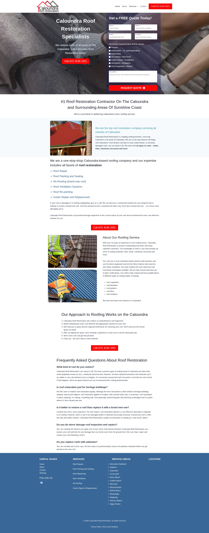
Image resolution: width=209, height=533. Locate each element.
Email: (112, 34)
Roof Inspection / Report (121, 66)
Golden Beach (115, 481)
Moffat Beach (115, 491)
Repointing (116, 54)
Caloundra (114, 471)
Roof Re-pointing (63, 191)
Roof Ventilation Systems (67, 186)
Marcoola (113, 484)
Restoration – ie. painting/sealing (125, 51)
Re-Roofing (59, 181)
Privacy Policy (96, 527)
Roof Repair (60, 171)
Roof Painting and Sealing (68, 176)
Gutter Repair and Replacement (71, 197)
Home (117, 6)
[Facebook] (42, 483)
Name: (112, 25)
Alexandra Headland (118, 464)
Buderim (113, 467)
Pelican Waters (116, 501)
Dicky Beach (115, 477)
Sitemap (43, 473)
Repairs (114, 47)
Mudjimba (114, 497)
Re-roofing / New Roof (121, 57)
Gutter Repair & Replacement (85, 488)
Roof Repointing (79, 474)
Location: (138, 34)
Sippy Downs (115, 504)
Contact (143, 6)
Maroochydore (115, 487)
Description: (113, 72)
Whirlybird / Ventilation (121, 63)
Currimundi (114, 474)
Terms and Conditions (110, 527)
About (124, 6)
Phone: (137, 25)
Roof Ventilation (79, 478)
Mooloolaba (114, 494)
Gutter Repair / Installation (122, 60)
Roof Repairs (78, 464)
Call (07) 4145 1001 (160, 6)
